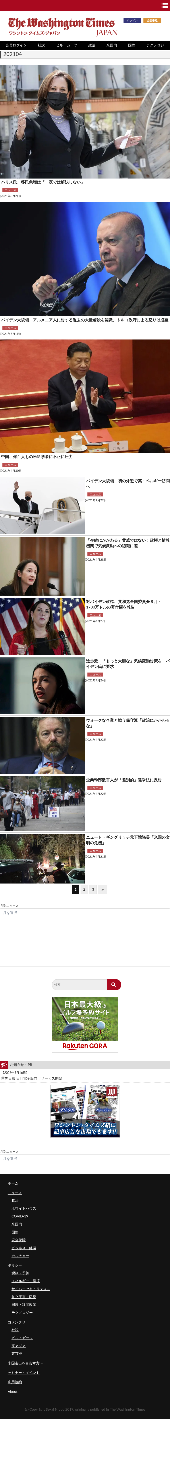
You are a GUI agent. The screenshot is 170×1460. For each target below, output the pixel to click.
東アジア (19, 1346)
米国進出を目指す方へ (25, 1363)
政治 (91, 45)
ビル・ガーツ (66, 45)
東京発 (17, 1354)
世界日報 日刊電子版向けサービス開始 (31, 1078)
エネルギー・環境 (26, 1281)
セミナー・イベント (24, 1373)
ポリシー (15, 1265)
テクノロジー (22, 1313)
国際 (131, 45)
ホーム (13, 1183)
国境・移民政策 (24, 1305)
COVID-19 (20, 1216)
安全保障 (19, 1240)
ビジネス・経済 (24, 1248)
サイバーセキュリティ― (31, 1289)
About (12, 1392)
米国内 (111, 45)
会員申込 (152, 20)
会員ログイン (16, 45)
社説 (41, 45)
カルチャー (20, 1256)
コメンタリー (18, 1322)
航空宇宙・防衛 (24, 1297)
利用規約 (15, 1382)
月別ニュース (9, 906)
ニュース (10, 190)
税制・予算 (20, 1273)
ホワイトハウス (24, 1208)
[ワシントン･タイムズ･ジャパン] (63, 26)
